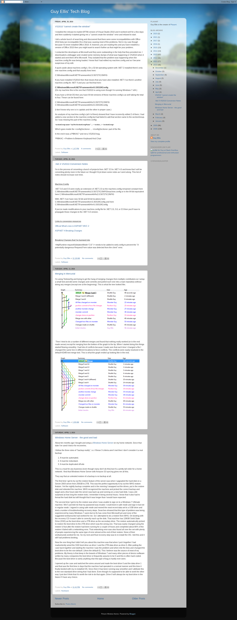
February (159, 117)
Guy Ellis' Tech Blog (70, 11)
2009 (155, 125)
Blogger (132, 614)
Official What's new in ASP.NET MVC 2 (72, 226)
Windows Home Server (103, 443)
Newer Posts (62, 598)
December (159, 68)
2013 (155, 54)
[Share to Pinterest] (106, 149)
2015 (155, 47)
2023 (155, 34)
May (157, 89)
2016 (155, 44)
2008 (155, 129)
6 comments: (86, 149)
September (160, 75)
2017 (155, 41)
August (158, 78)
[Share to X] (101, 149)
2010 (155, 65)
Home (100, 598)
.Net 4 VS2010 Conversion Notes (71, 164)
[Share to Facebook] (103, 149)
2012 (155, 58)
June (157, 85)
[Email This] (96, 149)
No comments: (88, 258)
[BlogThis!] (99, 149)
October (158, 71)
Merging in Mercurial (65, 273)
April (157, 92)
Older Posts (138, 598)
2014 (155, 51)
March (158, 114)
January (158, 121)
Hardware (65, 591)
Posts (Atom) (71, 604)
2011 (155, 61)
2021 (155, 37)
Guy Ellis (157, 138)
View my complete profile (160, 141)
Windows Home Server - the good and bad (76, 437)
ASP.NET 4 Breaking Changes (68, 231)
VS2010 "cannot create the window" (72, 26)
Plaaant (174, 25)
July (157, 82)
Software (64, 152)
